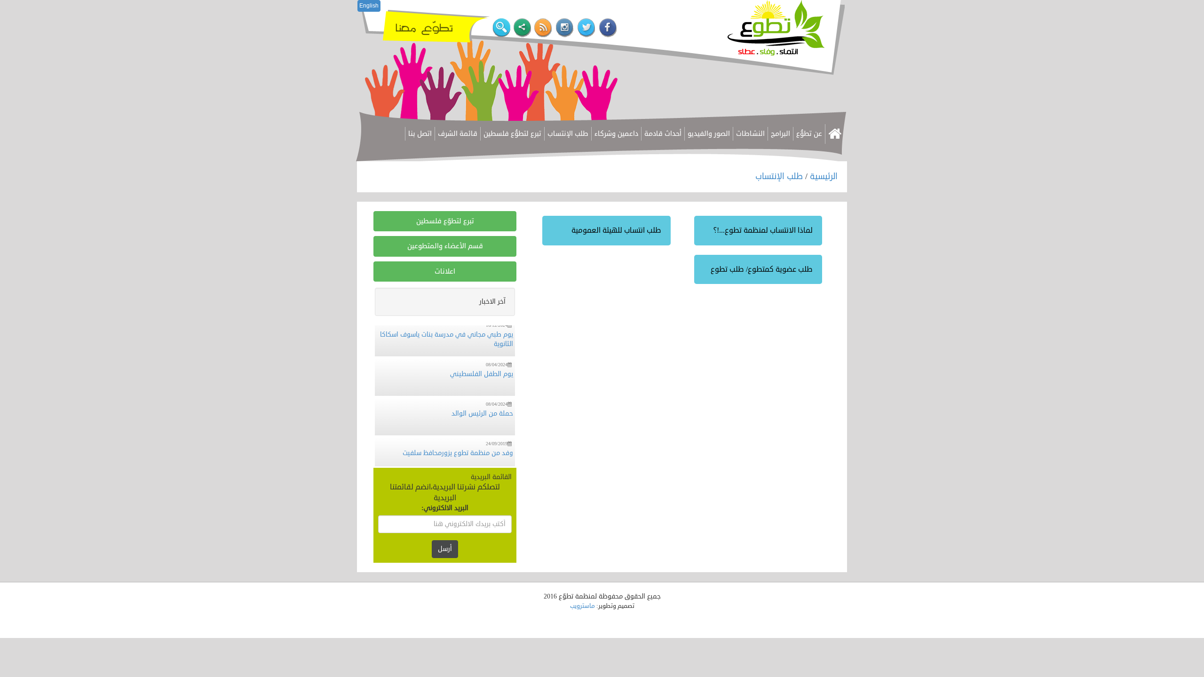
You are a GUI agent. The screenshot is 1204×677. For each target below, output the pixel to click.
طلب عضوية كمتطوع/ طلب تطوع (762, 269)
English (369, 5)
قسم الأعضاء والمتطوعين (445, 246)
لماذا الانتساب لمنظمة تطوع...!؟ (763, 230)
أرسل (445, 548)
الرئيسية (824, 176)
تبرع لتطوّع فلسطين (445, 221)
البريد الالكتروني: (444, 508)
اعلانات (445, 271)
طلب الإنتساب (780, 176)
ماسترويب (582, 606)
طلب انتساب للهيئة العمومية (616, 230)
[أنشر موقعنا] (522, 28)
